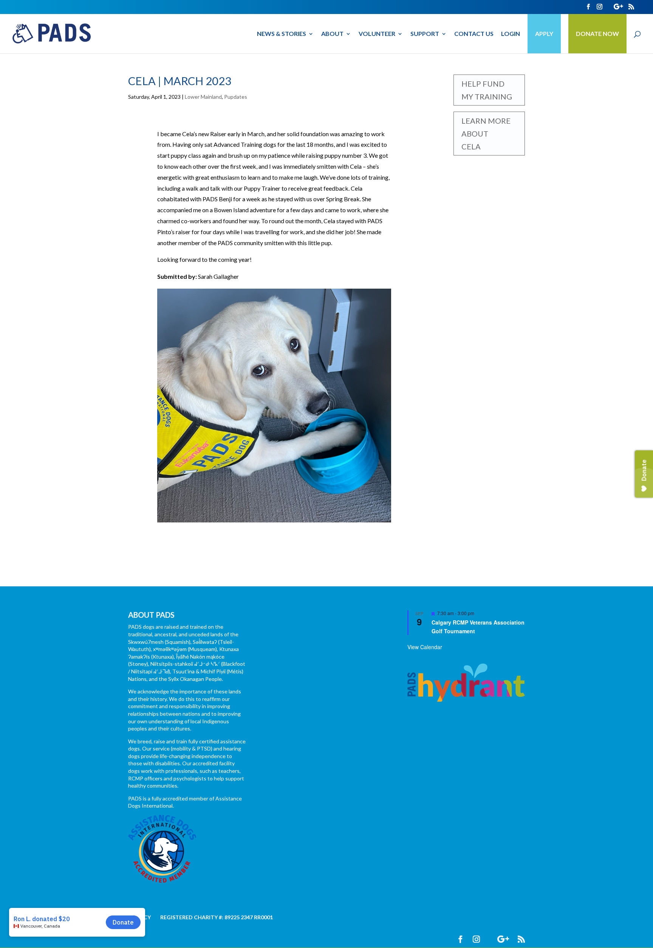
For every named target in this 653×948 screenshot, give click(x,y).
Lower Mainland (203, 96)
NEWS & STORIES (281, 34)
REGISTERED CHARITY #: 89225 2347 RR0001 (216, 917)
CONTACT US (474, 34)
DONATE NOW (597, 33)
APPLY (544, 33)
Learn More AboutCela (486, 133)
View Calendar (424, 647)
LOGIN (510, 34)
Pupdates (235, 96)
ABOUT (332, 34)
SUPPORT (424, 34)
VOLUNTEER (377, 34)
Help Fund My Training (486, 90)
